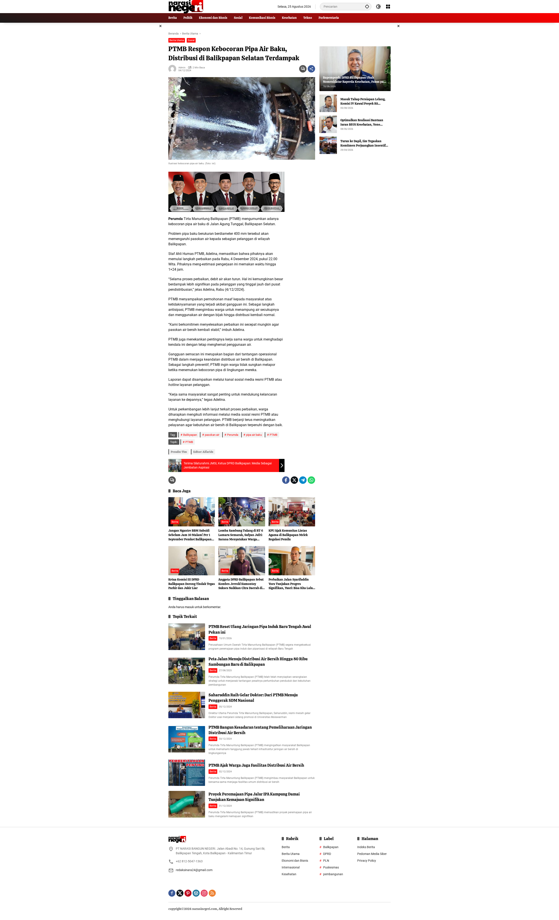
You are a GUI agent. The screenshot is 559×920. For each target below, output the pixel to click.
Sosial (191, 40)
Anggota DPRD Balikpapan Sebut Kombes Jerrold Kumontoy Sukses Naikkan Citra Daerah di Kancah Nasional (241, 584)
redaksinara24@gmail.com (194, 870)
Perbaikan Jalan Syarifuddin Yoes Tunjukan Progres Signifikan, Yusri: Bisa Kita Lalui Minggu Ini (291, 584)
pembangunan (333, 874)
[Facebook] (286, 480)
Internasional (291, 867)
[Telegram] (303, 480)
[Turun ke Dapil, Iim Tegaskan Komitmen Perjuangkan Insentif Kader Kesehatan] (328, 145)
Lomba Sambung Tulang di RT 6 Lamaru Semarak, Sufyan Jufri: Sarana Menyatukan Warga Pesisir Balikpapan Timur (240, 535)
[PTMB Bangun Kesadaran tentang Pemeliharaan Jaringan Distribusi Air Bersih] (186, 739)
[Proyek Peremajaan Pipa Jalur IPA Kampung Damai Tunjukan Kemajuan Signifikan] (186, 804)
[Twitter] (294, 480)
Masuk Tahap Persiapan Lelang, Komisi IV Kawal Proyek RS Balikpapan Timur (362, 101)
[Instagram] (204, 893)
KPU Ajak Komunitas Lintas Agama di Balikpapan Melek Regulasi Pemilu (288, 535)
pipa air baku (254, 434)
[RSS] (212, 893)
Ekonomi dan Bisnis (295, 860)
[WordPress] (196, 893)
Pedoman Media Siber (372, 854)
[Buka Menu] (388, 6)
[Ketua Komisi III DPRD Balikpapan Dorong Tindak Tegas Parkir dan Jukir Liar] (191, 560)
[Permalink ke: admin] (173, 69)
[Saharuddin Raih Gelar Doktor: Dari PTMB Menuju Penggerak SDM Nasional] (186, 705)
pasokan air (212, 434)
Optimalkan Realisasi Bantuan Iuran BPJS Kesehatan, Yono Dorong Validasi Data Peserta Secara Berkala (361, 122)
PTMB (273, 434)
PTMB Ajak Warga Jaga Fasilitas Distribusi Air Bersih (256, 765)
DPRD (327, 854)
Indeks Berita (366, 847)
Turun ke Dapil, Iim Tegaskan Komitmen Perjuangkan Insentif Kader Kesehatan (363, 143)
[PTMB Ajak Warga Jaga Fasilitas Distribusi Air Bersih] (186, 772)
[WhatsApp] (311, 480)
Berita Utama (176, 40)
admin (181, 67)
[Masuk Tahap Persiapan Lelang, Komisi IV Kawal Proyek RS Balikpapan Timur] (328, 103)
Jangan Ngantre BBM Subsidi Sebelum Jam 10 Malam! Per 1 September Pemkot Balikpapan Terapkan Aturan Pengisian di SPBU (190, 535)
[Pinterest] (188, 893)
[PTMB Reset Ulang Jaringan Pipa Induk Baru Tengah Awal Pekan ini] (186, 636)
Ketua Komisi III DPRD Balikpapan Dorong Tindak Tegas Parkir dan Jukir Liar (191, 584)
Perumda (232, 434)
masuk (189, 607)
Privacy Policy (366, 860)
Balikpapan (190, 434)
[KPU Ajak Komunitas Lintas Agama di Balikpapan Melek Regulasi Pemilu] (292, 511)
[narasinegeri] (185, 6)
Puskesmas (331, 867)
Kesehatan (289, 874)
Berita (175, 522)
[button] (367, 6)
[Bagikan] (311, 69)
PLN (326, 860)
